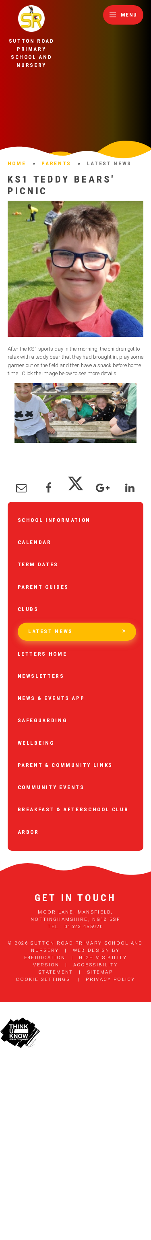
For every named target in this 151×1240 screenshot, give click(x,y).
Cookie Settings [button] (43, 979)
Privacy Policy (110, 979)
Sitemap (100, 972)
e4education (44, 957)
